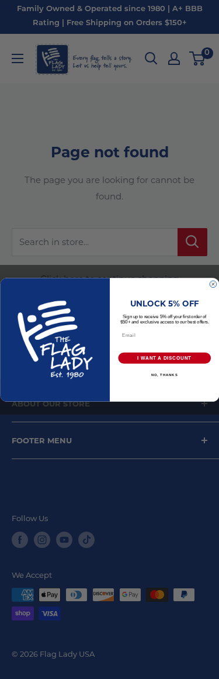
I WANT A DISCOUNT (164, 358)
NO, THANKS (164, 375)
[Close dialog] (213, 284)
